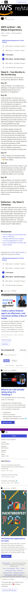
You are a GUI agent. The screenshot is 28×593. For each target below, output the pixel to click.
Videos (22, 568)
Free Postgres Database (9, 577)
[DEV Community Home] (6, 2)
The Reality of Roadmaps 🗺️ (10, 482)
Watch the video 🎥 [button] (7, 422)
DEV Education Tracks (10, 570)
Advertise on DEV (7, 572)
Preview (14, 360)
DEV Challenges (11, 568)
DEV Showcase (8, 575)
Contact (20, 575)
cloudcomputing (16, 33)
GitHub (17, 254)
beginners (4, 35)
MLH (24, 577)
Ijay (6, 18)
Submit (6, 360)
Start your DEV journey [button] (9, 590)
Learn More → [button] (6, 556)
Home (4, 568)
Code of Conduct (9, 365)
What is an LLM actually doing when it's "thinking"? (12, 392)
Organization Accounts (18, 572)
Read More (5, 344)
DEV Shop (18, 577)
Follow (14, 436)
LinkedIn (21, 252)
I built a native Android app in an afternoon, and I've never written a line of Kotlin (13, 314)
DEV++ (18, 568)
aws (2, 33)
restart (8, 33)
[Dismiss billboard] (26, 579)
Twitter (13, 252)
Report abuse (19, 365)
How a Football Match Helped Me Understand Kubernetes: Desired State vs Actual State (12, 467)
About (15, 575)
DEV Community (6, 563)
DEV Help (19, 570)
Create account (21, 2)
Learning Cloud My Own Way (9, 475)
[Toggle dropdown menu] (26, 291)
